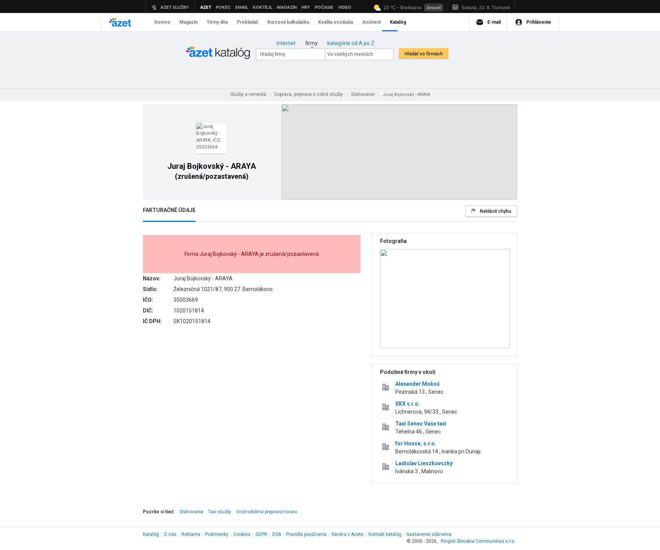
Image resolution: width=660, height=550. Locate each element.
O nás (170, 534)
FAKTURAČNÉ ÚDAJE (169, 210)
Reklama (190, 534)
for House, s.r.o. (415, 443)
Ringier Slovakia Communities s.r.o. (478, 541)
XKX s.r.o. (407, 404)
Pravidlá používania (306, 534)
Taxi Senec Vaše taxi (420, 424)
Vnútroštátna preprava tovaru (266, 511)
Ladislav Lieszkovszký (424, 463)
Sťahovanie (191, 511)
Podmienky (216, 534)
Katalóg (151, 534)
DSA (276, 534)
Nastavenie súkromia (428, 534)
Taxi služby (219, 511)
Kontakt (385, 534)
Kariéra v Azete (348, 534)
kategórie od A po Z (350, 43)
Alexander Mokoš (417, 384)
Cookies (242, 534)
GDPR (261, 534)
